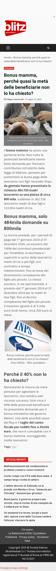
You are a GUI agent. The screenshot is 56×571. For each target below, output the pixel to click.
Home (7, 57)
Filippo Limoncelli (15, 99)
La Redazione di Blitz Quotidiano (27, 533)
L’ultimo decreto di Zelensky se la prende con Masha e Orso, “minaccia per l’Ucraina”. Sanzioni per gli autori (28, 489)
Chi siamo (27, 529)
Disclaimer (43, 537)
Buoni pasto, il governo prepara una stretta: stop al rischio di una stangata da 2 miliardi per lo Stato (28, 503)
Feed (27, 540)
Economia (9, 68)
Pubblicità (11, 537)
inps (14, 446)
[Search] (48, 48)
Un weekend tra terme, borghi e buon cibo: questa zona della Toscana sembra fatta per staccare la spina (27, 516)
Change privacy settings (14, 568)
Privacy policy (27, 537)
